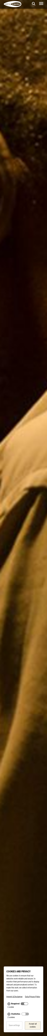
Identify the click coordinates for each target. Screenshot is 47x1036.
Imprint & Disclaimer (14, 997)
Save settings (14, 1025)
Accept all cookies (33, 1025)
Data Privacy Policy (32, 997)
